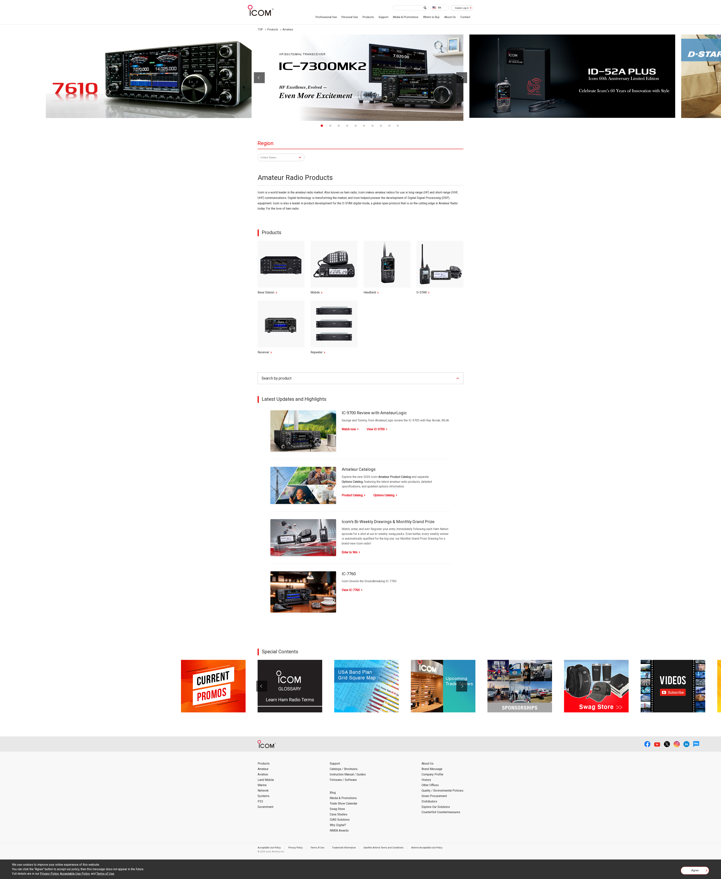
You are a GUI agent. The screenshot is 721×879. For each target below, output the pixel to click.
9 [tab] (389, 126)
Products (368, 17)
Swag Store (337, 809)
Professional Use (326, 17)
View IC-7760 (351, 590)
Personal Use (350, 17)
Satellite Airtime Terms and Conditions (383, 847)
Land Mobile (266, 780)
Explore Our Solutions (436, 807)
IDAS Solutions (340, 819)
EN (439, 7)
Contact (465, 17)
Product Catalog (352, 495)
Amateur (263, 769)
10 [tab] (398, 126)
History (426, 780)
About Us (450, 17)
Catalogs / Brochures (343, 769)
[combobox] (439, 8)
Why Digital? (338, 825)
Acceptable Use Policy (269, 847)
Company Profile (432, 774)
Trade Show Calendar (343, 803)
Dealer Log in (462, 8)
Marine (262, 785)
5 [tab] (355, 126)
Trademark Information (344, 847)
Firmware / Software (343, 780)
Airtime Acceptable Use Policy (426, 847)
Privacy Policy (295, 847)
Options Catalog (383, 495)
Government (265, 807)
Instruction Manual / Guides (348, 774)
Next (461, 77)
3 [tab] (339, 126)
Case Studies (338, 814)
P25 (260, 801)
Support (383, 17)
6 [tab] (364, 126)
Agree (695, 870)
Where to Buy (431, 17)
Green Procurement (434, 796)
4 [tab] (347, 126)
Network (263, 790)
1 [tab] (322, 126)
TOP (260, 29)
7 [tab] (372, 126)
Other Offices (430, 785)
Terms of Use (317, 847)
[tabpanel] (360, 78)
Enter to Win (349, 552)
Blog (333, 792)
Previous (259, 77)
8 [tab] (381, 126)
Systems (263, 796)
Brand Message (432, 769)
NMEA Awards (339, 830)
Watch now (349, 429)
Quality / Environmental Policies (442, 790)
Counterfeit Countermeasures (441, 812)
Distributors (429, 801)
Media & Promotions (405, 17)
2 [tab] (330, 126)
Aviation (263, 774)
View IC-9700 (376, 429)
